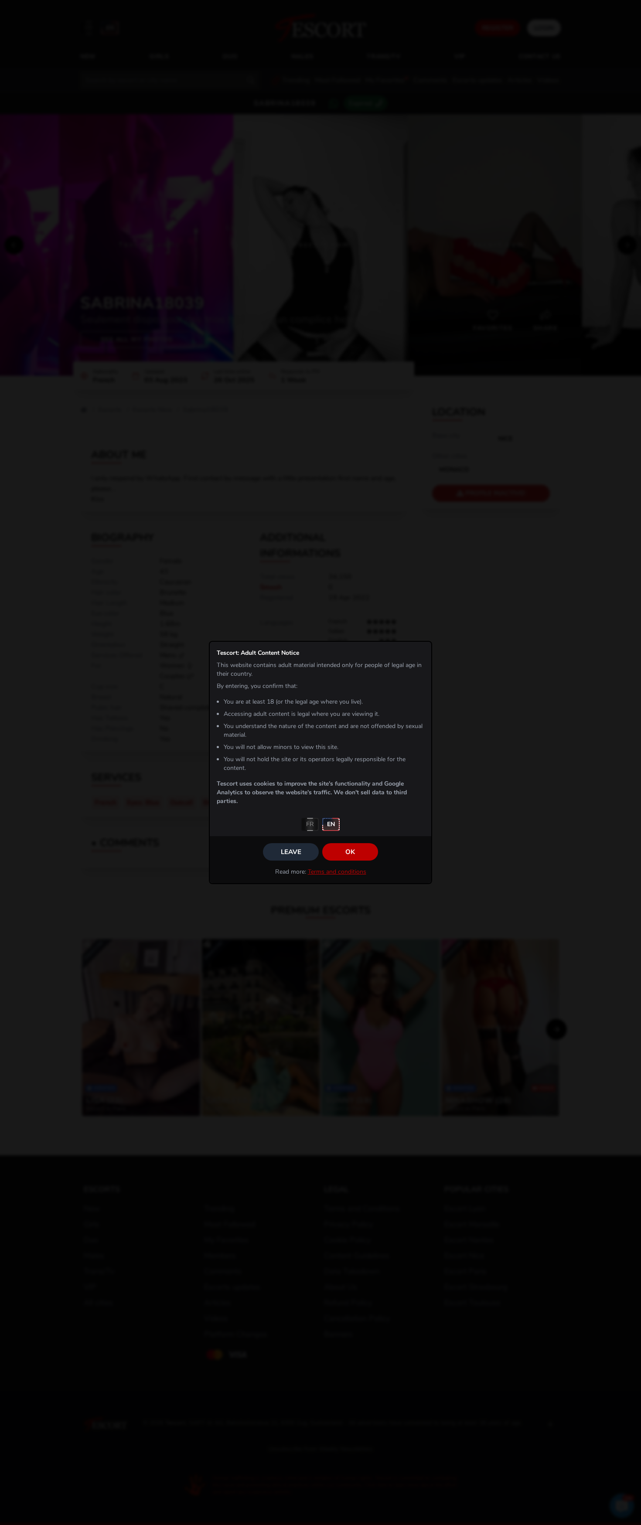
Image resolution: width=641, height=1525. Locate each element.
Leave (291, 852)
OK (350, 852)
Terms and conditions (337, 872)
